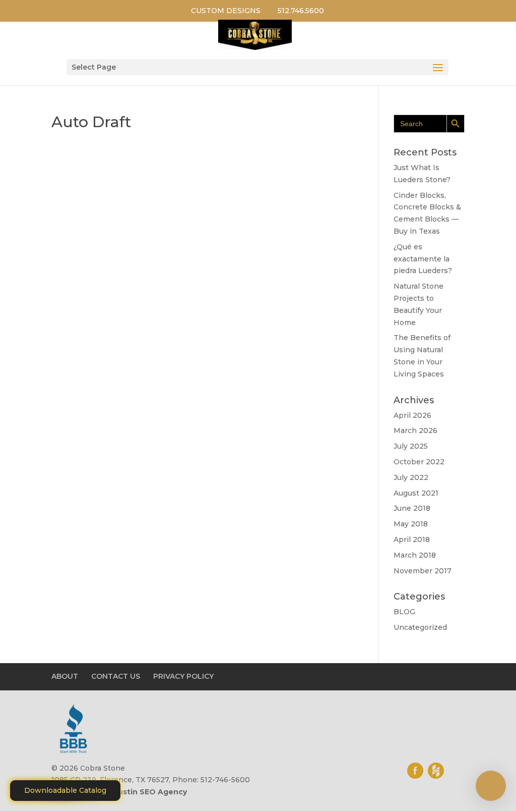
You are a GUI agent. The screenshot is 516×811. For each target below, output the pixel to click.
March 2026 (415, 430)
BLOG (404, 611)
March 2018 (415, 555)
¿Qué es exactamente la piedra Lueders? (423, 259)
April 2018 (412, 539)
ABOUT (64, 676)
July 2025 (411, 446)
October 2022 (419, 461)
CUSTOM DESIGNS (226, 10)
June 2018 (412, 508)
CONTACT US (115, 676)
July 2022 (411, 477)
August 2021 (416, 493)
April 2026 (412, 415)
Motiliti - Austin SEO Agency (133, 791)
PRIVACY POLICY (183, 676)
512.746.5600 (301, 10)
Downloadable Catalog (65, 790)
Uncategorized (420, 627)
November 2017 (423, 570)
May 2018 (411, 523)
